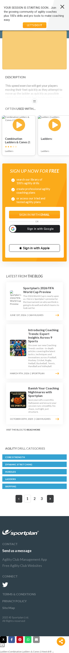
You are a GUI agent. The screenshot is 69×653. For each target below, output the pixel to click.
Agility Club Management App (24, 559)
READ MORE (33, 429)
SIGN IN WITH (34, 214)
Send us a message (16, 551)
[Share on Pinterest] (19, 639)
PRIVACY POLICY (14, 601)
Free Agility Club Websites (22, 565)
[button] (34, 248)
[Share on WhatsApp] (28, 639)
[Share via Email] (36, 639)
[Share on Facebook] (11, 639)
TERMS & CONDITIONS (19, 594)
